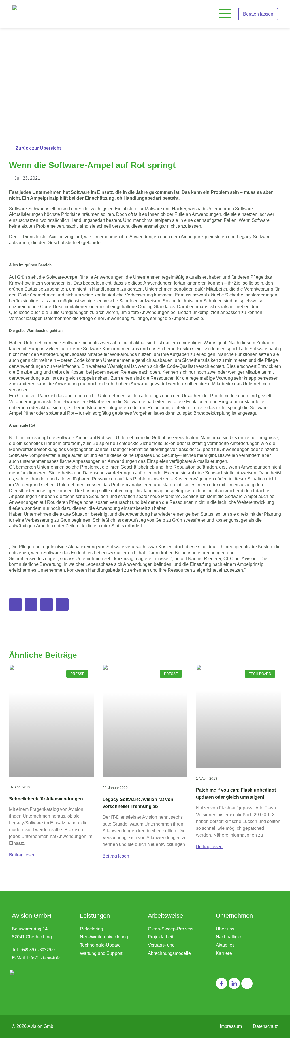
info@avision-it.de (43, 957)
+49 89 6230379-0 (38, 949)
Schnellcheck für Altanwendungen (46, 798)
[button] (225, 14)
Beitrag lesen (22, 854)
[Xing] (247, 983)
